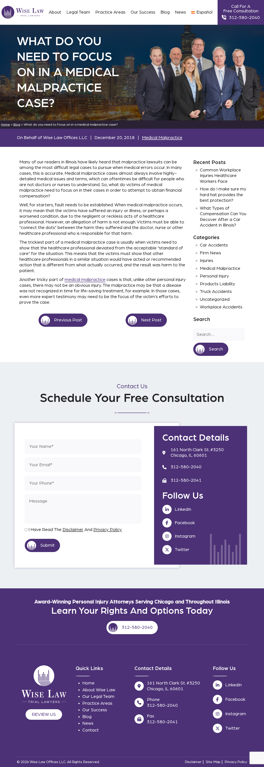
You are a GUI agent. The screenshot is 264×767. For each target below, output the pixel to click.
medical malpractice (85, 279)
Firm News (210, 253)
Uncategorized (215, 299)
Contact (90, 730)
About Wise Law (98, 690)
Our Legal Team (98, 696)
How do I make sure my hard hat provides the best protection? (223, 195)
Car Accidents (214, 245)
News (87, 723)
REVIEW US (44, 714)
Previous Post (68, 320)
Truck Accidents (216, 291)
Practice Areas (97, 703)
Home (88, 683)
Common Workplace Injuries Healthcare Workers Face (220, 176)
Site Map (213, 762)
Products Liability (217, 284)
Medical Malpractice (162, 137)
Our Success (94, 710)
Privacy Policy (107, 529)
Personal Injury (214, 276)
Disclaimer (72, 529)
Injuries (206, 260)
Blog (16, 124)
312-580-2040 (244, 17)
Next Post (151, 320)
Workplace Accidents (221, 307)
